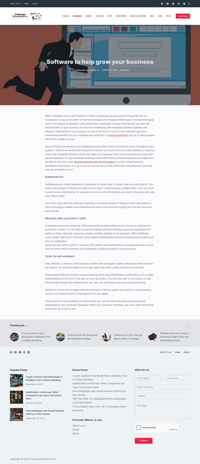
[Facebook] (162, 4)
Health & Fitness (138, 16)
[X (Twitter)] (168, 4)
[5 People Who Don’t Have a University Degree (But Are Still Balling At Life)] (152, 337)
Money (88, 16)
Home (26, 4)
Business (77, 16)
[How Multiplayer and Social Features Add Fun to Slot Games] (16, 414)
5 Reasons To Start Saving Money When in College (128, 337)
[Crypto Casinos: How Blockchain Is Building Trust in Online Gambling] (14, 337)
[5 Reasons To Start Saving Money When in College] (106, 337)
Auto (109, 16)
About (35, 4)
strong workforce (118, 135)
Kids (152, 16)
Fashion (99, 16)
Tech (168, 16)
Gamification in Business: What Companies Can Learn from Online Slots (43, 395)
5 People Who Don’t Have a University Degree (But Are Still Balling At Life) (174, 337)
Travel (65, 16)
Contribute (183, 16)
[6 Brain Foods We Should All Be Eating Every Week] (60, 337)
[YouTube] (184, 4)
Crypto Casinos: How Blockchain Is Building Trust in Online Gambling (36, 337)
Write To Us (15, 4)
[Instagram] (173, 4)
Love (160, 16)
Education (121, 16)
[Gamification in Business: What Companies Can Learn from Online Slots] (16, 397)
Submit (143, 440)
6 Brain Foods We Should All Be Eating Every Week (83, 337)
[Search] (189, 4)
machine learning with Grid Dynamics (94, 161)
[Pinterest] (179, 4)
